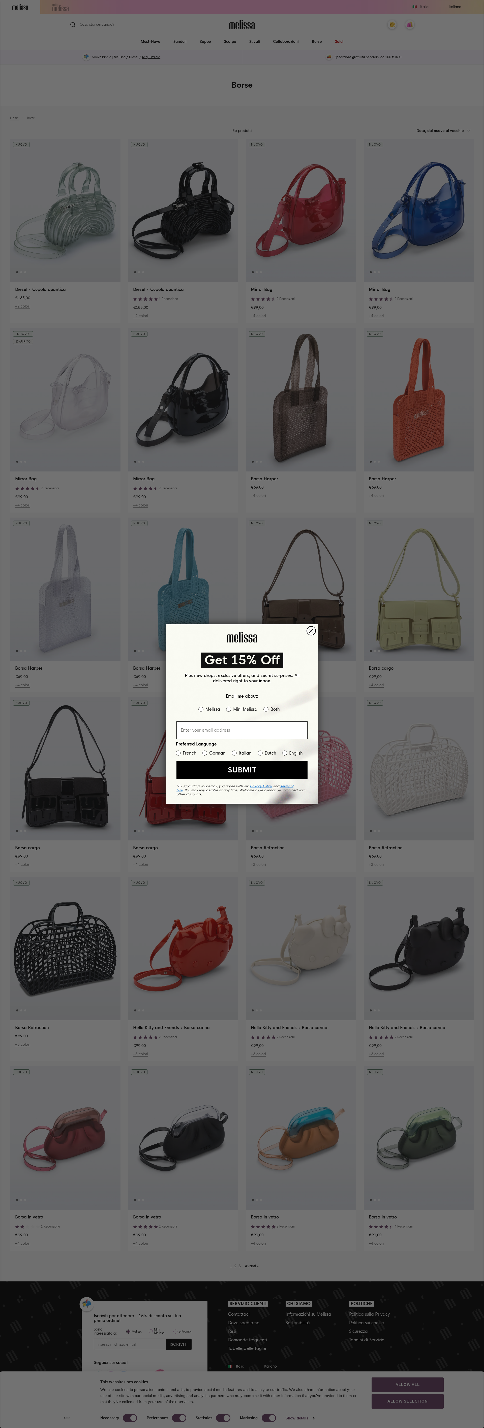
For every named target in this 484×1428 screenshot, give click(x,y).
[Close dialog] (311, 630)
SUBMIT (242, 770)
